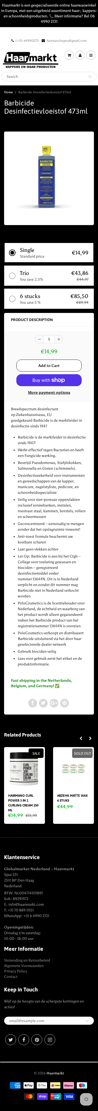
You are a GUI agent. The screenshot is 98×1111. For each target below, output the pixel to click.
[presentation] (80, 738)
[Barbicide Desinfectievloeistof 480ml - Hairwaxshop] (49, 177)
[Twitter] (10, 1039)
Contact (10, 976)
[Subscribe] (87, 1021)
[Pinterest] (36, 1039)
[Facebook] (23, 1039)
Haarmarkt (55, 1073)
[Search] (90, 76)
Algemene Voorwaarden (24, 965)
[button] (49, 252)
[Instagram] (49, 1039)
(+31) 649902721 (27, 41)
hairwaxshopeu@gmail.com (67, 41)
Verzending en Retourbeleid (27, 960)
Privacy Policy (15, 971)
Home (8, 92)
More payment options (49, 392)
